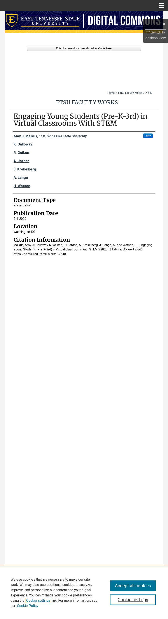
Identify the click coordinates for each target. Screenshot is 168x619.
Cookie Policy (27, 606)
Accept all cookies (133, 585)
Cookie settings (38, 600)
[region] (84, 592)
